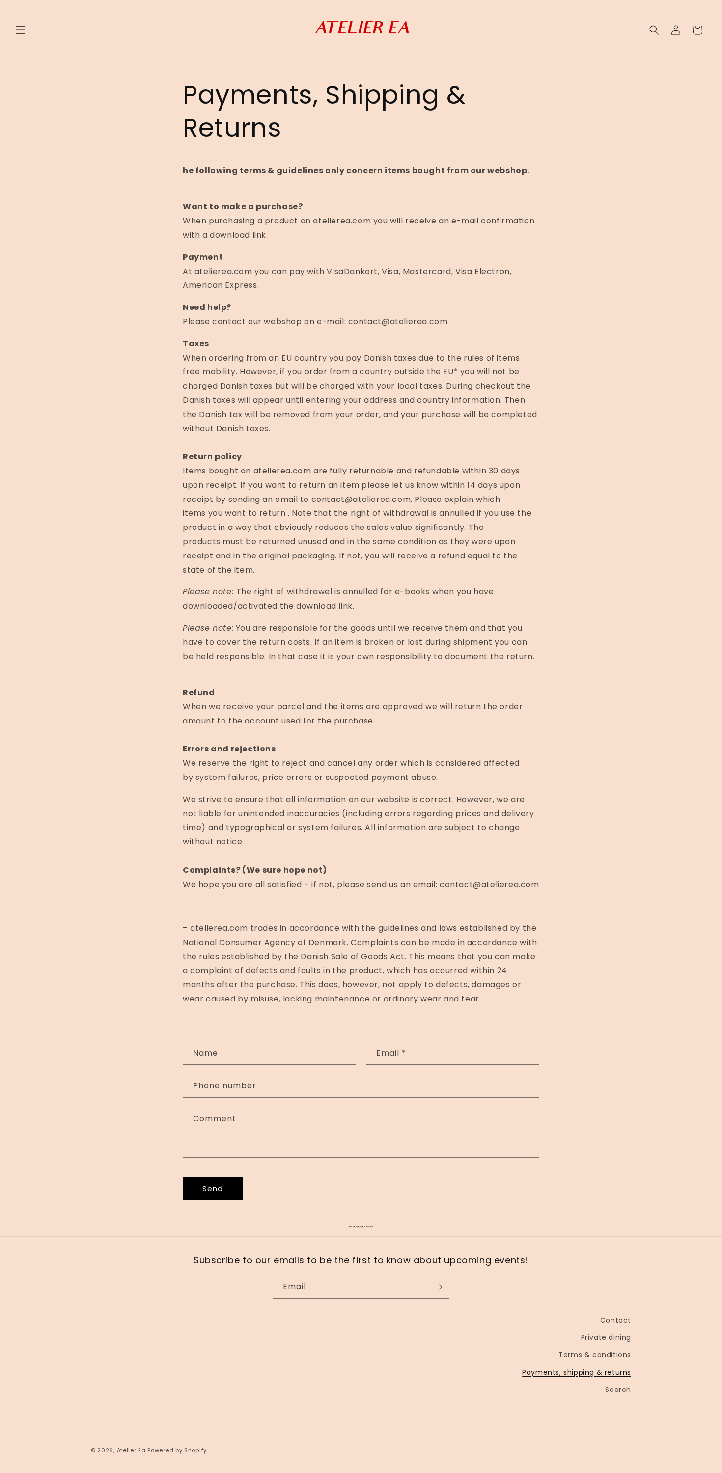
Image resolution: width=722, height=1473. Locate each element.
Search (618, 1389)
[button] (20, 30)
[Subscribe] (438, 1287)
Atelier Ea (131, 1450)
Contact (615, 1320)
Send (212, 1188)
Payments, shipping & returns (576, 1372)
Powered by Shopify (177, 1450)
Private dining (606, 1337)
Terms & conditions (594, 1355)
